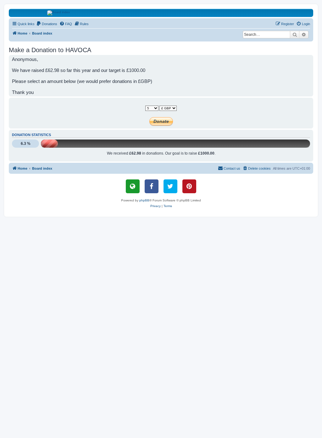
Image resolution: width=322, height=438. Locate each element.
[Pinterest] (189, 186)
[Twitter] (170, 186)
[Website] (133, 186)
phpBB (144, 200)
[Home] (161, 12)
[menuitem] (46, 24)
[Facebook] (151, 186)
